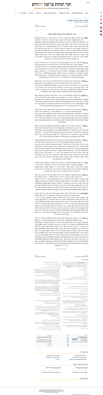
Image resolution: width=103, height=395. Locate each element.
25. (87, 325)
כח (48, 289)
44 (73, 211)
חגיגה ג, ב (56, 326)
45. (59, 316)
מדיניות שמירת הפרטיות (81, 394)
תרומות (31, 13)
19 (36, 97)
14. (87, 293)
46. (59, 318)
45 (78, 217)
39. (59, 299)
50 (64, 245)
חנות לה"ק (23, 13)
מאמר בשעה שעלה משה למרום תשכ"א (77, 359)
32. (59, 275)
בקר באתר (49, 345)
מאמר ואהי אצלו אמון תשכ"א (52, 355)
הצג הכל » (57, 359)
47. (59, 320)
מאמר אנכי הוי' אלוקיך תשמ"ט (52, 357)
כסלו (68, 341)
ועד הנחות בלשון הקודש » (38, 337)
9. (87, 283)
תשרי (68, 337)
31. (59, 269)
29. (59, 266)
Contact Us (56, 392)
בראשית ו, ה (42, 281)
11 (43, 72)
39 (45, 195)
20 (83, 99)
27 (43, 131)
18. (87, 306)
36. (59, 293)
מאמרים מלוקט (78, 18)
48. (59, 326)
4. (87, 274)
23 (37, 117)
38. (59, 297)
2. (87, 270)
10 (57, 72)
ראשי (86, 13)
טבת (68, 342)
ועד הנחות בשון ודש (51, 4)
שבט (68, 344)
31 (63, 143)
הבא (40, 25)
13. (87, 291)
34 (55, 152)
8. (87, 282)
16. (87, 299)
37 (40, 178)
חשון (68, 339)
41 (35, 197)
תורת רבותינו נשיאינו (49, 13)
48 (81, 234)
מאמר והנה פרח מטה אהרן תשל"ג (78, 357)
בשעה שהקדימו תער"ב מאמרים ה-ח (79, 372)
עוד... (68, 346)
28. (59, 264)
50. (59, 329)
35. (59, 286)
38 (77, 187)
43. (59, 307)
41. (59, 303)
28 (60, 133)
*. (87, 262)
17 (63, 86)
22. (87, 317)
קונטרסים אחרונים (77, 13)
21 (35, 101)
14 (62, 76)
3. (87, 272)
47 (38, 230)
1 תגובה (86, 370)
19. (87, 308)
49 (55, 234)
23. (87, 319)
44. (59, 309)
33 (42, 146)
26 (81, 129)
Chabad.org (75, 394)
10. (87, 286)
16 (35, 84)
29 (39, 135)
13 (70, 76)
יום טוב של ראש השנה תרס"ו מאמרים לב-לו (50, 372)
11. (87, 288)
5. (87, 275)
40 (58, 197)
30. (59, 267)
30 (59, 141)
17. (87, 300)
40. (59, 300)
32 (58, 146)
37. (59, 295)
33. (59, 278)
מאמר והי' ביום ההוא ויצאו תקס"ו (52, 367)
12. (87, 290)
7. (87, 279)
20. (87, 311)
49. (59, 328)
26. (87, 328)
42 (66, 199)
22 (57, 115)
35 (75, 166)
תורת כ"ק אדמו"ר (64, 13)
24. (87, 322)
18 (74, 97)
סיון (73, 18)
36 (79, 178)
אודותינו (38, 13)
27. (59, 262)
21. (87, 315)
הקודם (81, 25)
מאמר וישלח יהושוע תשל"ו (80, 355)
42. (59, 305)
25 (75, 125)
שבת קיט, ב (57, 298)
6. (87, 277)
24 (58, 121)
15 (69, 82)
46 (50, 230)
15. (87, 296)
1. (87, 268)
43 (69, 201)
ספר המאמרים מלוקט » (82, 337)
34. (59, 280)
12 (48, 74)
